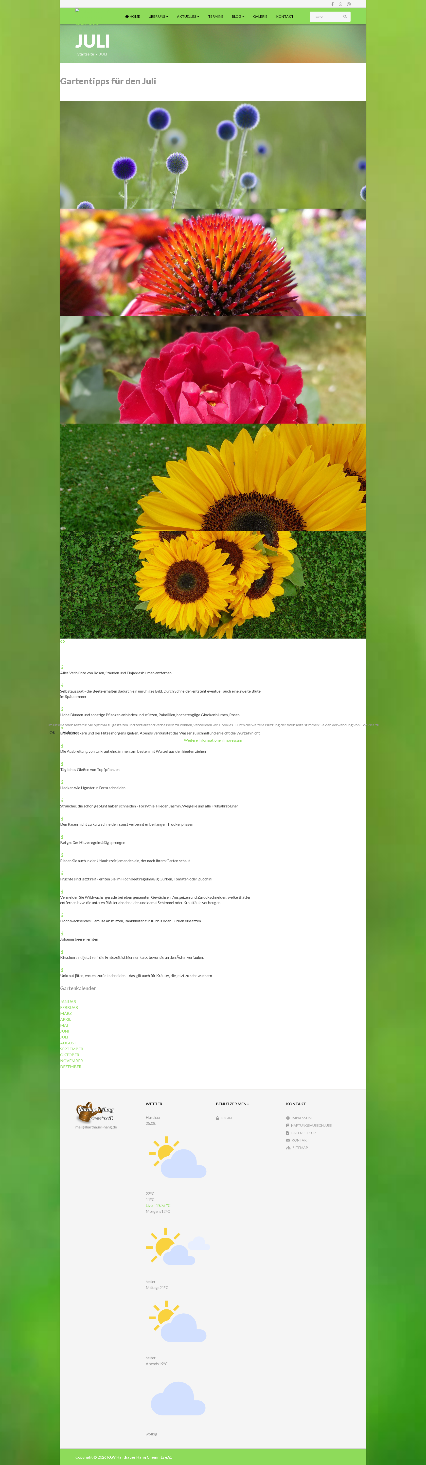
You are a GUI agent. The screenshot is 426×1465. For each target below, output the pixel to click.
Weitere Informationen (203, 740)
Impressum (232, 740)
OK (52, 732)
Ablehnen (71, 732)
